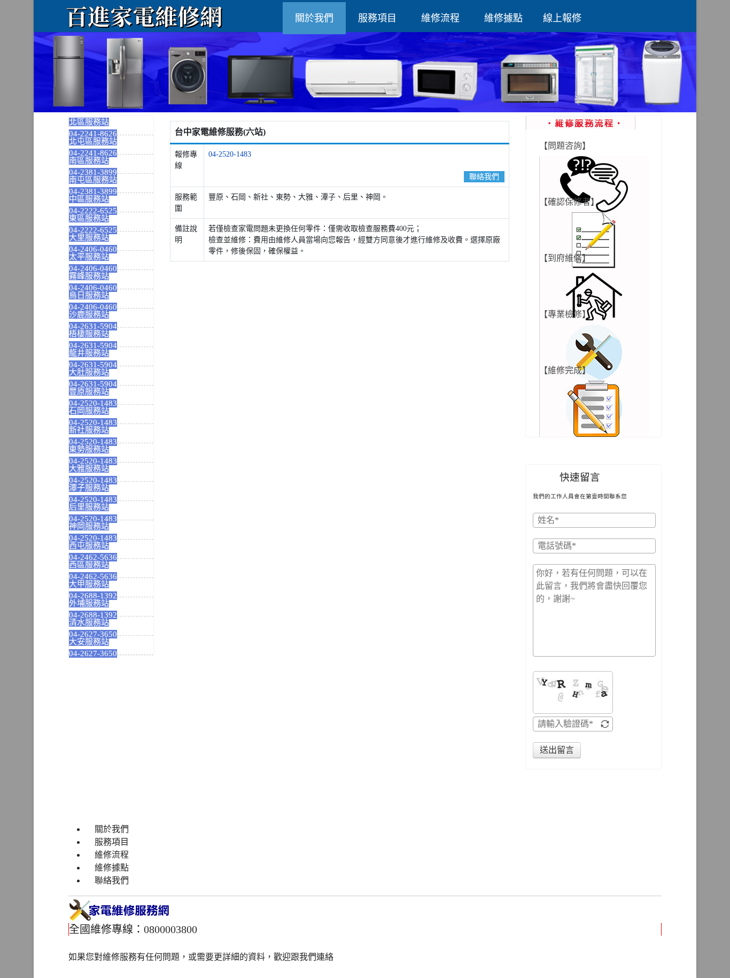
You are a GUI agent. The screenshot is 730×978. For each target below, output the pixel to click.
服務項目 (377, 18)
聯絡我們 (484, 177)
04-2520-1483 (229, 154)
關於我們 (314, 18)
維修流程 (440, 18)
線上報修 (562, 18)
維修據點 (503, 18)
